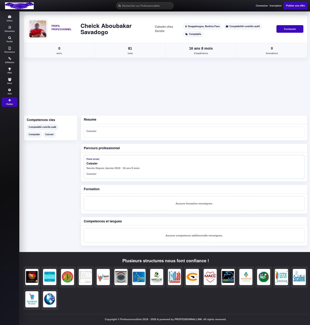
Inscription (276, 5)
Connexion (262, 5)
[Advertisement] (164, 88)
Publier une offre (295, 5)
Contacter (290, 29)
